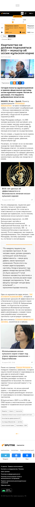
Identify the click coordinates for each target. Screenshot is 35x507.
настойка (19, 422)
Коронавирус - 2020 (21, 425)
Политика (14, 450)
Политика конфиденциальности (10, 474)
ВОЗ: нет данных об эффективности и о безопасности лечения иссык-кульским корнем (16, 192)
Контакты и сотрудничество (9, 469)
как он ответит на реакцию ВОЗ (17, 295)
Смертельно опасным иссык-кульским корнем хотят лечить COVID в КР (18, 414)
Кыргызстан (19, 411)
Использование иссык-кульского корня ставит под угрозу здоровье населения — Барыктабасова (16, 355)
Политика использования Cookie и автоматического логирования (11, 477)
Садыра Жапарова (23, 367)
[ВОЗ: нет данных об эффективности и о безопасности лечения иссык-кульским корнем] (17, 174)
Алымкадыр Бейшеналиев (8, 422)
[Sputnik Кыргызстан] (5, 14)
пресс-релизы (5, 471)
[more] (32, 200)
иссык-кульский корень (8, 425)
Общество (4, 411)
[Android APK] (6, 491)
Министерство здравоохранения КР (11, 418)
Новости (11, 411)
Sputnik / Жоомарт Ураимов (9, 79)
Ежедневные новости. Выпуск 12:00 (15, 28)
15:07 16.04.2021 (6, 57)
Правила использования (15, 466)
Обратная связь (5, 485)
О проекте (4, 466)
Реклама (21, 469)
